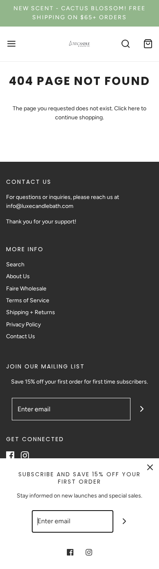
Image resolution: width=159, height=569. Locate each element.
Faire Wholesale (26, 288)
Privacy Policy (23, 324)
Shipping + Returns (30, 312)
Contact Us (20, 336)
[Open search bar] (125, 44)
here (134, 108)
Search (15, 264)
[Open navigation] (11, 44)
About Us (18, 276)
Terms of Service (27, 300)
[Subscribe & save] (141, 409)
